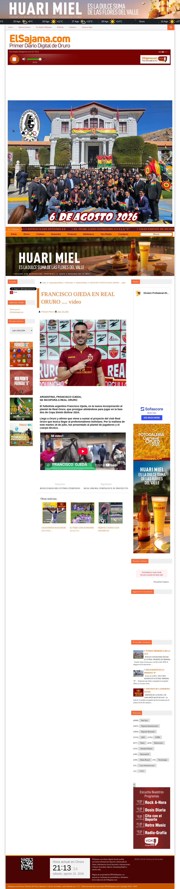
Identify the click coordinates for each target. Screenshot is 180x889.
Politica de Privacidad (154, 859)
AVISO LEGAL (140, 859)
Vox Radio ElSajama (43, 27)
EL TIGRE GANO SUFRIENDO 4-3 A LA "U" (61, 229)
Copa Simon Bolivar (56, 283)
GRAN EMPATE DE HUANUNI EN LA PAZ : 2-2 (128, 229)
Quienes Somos (24, 27)
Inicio (10, 27)
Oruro (142, 743)
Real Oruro (69, 283)
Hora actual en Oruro (68, 862)
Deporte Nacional (148, 732)
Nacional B (144, 754)
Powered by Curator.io (161, 582)
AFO (143, 737)
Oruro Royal (145, 760)
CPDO (141, 771)
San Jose (144, 720)
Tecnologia (162, 760)
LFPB (157, 737)
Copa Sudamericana (146, 765)
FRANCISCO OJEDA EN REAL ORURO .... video (107, 283)
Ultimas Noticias (81, 283)
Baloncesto (158, 743)
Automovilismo (146, 749)
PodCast (60, 27)
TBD (78, 886)
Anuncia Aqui (87, 27)
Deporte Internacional (149, 726)
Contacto (72, 27)
